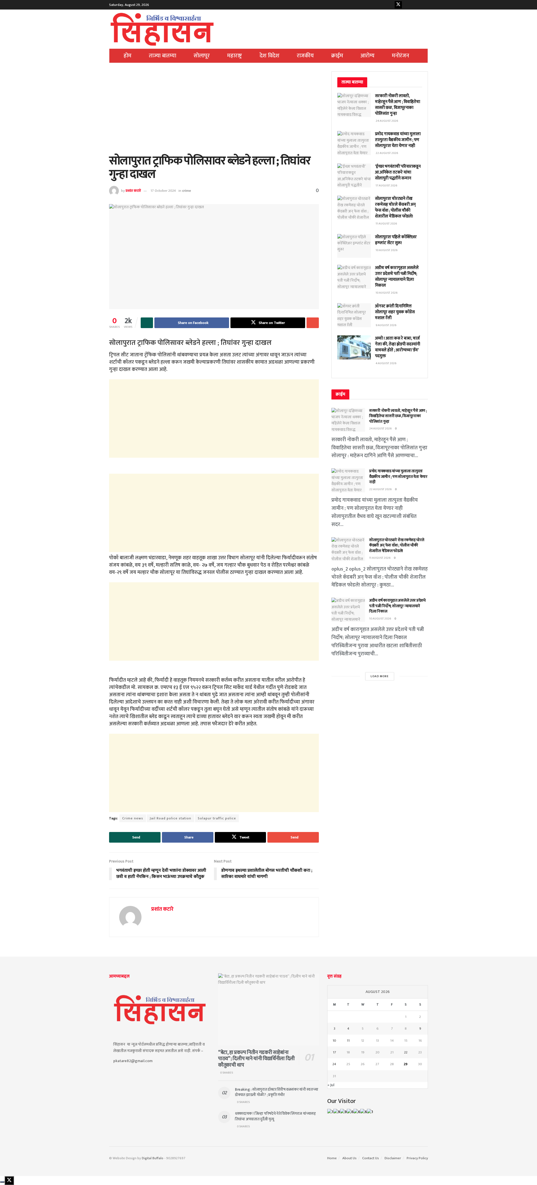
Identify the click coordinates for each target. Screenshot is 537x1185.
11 (348, 1040)
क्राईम (337, 55)
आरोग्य (368, 55)
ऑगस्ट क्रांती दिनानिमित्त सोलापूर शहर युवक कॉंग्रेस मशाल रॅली (395, 312)
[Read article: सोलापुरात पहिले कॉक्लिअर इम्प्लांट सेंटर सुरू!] (354, 246)
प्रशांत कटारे (133, 191)
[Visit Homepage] (162, 29)
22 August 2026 (380, 489)
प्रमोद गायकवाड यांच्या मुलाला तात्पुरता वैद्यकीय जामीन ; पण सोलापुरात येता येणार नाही (398, 139)
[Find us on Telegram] (424, 5)
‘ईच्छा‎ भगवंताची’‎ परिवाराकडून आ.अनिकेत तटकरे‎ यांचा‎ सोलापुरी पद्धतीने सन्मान (398, 172)
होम (127, 55)
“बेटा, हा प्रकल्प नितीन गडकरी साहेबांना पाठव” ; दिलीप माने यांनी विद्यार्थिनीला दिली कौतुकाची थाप (256, 1058)
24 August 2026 (380, 428)
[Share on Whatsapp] (147, 322)
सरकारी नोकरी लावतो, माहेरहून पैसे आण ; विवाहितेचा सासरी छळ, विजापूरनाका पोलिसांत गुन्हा (397, 104)
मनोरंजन (400, 55)
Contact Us (370, 1158)
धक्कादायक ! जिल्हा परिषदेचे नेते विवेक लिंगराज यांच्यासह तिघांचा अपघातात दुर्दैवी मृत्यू (275, 1116)
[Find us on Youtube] (407, 5)
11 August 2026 (380, 557)
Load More (380, 676)
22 (406, 1052)
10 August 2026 (380, 618)
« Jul (331, 1085)
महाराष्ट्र (234, 55)
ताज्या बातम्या (162, 55)
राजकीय (305, 55)
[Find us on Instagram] (415, 5)
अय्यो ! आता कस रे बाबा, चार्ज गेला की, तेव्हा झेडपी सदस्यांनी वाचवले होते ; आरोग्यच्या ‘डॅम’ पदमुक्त (397, 347)
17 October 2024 (163, 191)
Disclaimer (393, 1158)
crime (186, 191)
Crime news (132, 818)
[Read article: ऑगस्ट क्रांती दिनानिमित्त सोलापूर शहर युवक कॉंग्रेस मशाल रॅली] (354, 315)
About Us (349, 1158)
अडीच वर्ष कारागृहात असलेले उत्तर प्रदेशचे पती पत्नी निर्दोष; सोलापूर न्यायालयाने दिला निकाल (397, 276)
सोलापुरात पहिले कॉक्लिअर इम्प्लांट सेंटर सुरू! (396, 239)
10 (334, 1040)
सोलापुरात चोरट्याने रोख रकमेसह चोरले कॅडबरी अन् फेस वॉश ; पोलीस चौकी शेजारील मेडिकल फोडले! (395, 207)
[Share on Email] (313, 322)
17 (334, 1052)
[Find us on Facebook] (389, 5)
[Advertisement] (214, 113)
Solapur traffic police (217, 818)
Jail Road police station (170, 818)
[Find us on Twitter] (398, 5)
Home (332, 1158)
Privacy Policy (417, 1158)
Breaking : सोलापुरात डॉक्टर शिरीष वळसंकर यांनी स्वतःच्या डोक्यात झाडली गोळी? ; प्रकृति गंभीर (276, 1092)
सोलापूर (202, 55)
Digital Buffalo (152, 1158)
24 (334, 1064)
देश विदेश (269, 55)
